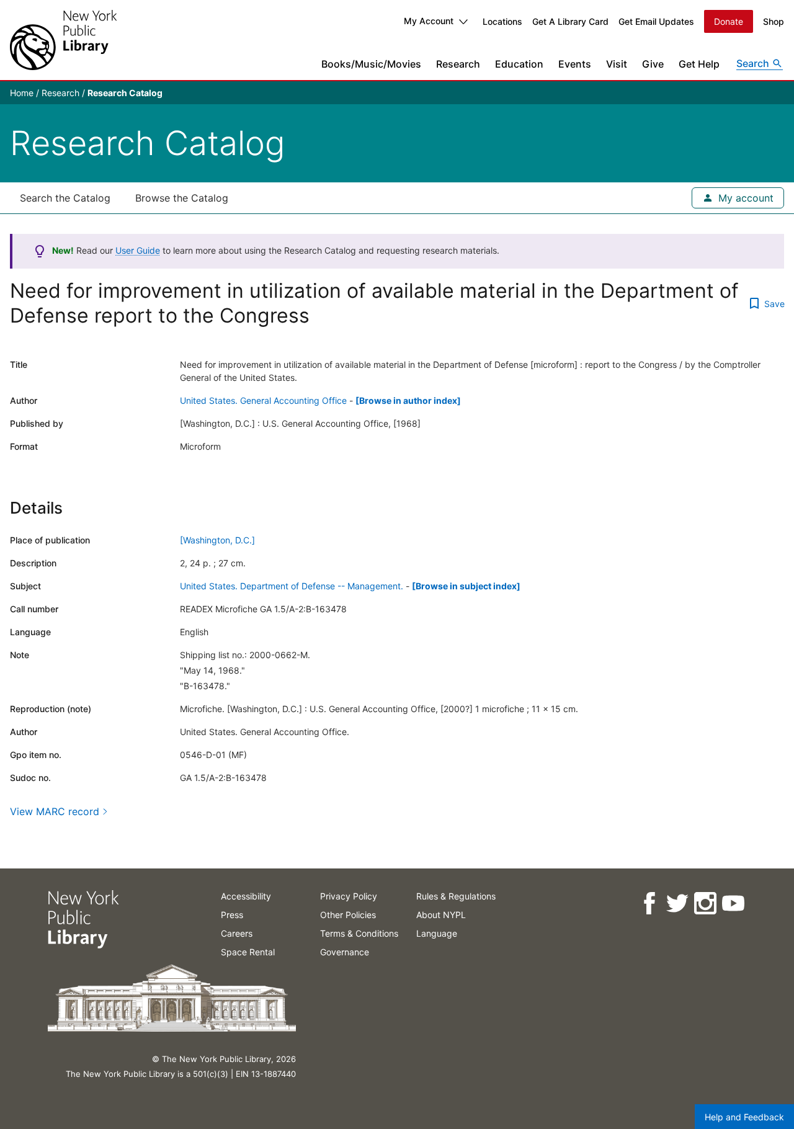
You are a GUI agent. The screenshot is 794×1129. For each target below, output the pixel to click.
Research (458, 64)
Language (436, 933)
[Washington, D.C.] (217, 540)
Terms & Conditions (359, 933)
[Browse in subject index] (466, 586)
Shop (773, 21)
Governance (344, 952)
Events (574, 64)
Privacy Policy (348, 896)
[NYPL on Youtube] (732, 903)
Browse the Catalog (181, 198)
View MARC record (54, 811)
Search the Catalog (65, 198)
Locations (502, 21)
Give (653, 64)
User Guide (137, 250)
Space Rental (248, 952)
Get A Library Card (570, 21)
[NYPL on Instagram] (704, 903)
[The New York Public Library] (63, 40)
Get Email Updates (656, 21)
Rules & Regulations (456, 896)
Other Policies (348, 914)
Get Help (699, 64)
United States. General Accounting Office (263, 400)
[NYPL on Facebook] (648, 903)
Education (519, 64)
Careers (236, 933)
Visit (616, 64)
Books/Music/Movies (371, 64)
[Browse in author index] (408, 400)
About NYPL (441, 914)
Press (232, 914)
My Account (428, 21)
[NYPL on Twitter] (676, 903)
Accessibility (246, 896)
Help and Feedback (744, 1117)
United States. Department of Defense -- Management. (291, 586)
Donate (728, 21)
